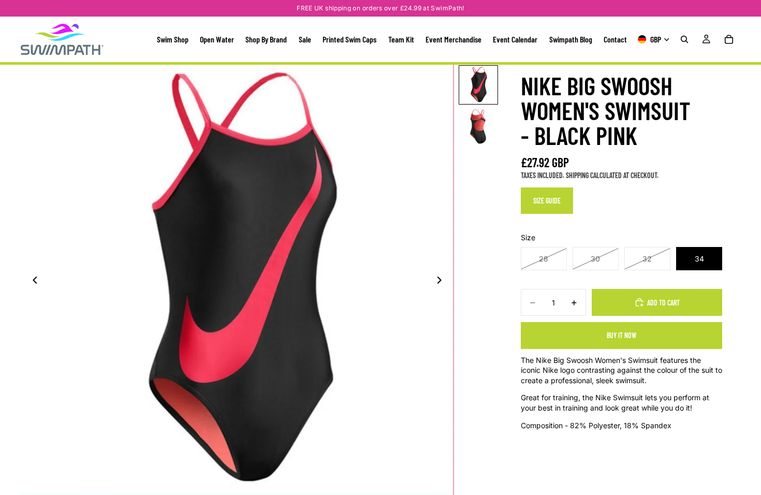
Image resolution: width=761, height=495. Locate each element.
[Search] (684, 39)
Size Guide (547, 200)
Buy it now (621, 335)
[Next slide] (442, 281)
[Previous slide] (32, 281)
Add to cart (663, 302)
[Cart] (729, 39)
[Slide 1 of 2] (478, 85)
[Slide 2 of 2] (478, 126)
